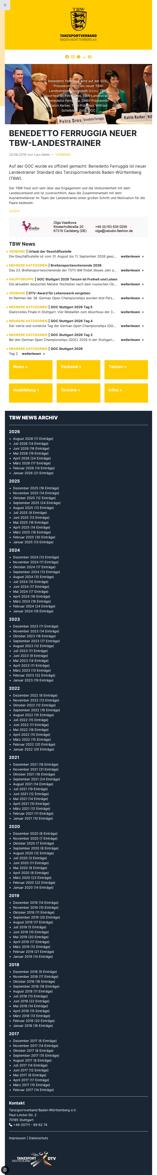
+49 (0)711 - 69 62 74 (30, 1125)
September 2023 (26, 641)
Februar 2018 (23, 1021)
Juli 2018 (20, 996)
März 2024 (21, 601)
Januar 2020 (23, 887)
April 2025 (21, 527)
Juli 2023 (20, 651)
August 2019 (23, 922)
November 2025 (25, 493)
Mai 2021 (20, 799)
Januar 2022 (23, 749)
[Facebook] (67, 57)
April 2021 (21, 804)
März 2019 (21, 947)
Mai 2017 (20, 1075)
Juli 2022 (20, 720)
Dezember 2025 (25, 488)
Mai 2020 (20, 868)
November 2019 (25, 907)
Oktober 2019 (23, 912)
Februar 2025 (23, 537)
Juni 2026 (21, 448)
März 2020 (21, 878)
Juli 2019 (20, 927)
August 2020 (23, 853)
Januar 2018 (22, 1026)
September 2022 (26, 710)
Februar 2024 (23, 606)
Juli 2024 (20, 582)
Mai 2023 (20, 661)
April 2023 (21, 665)
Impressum (17, 1138)
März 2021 (21, 808)
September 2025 (26, 503)
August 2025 (23, 508)
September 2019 (26, 917)
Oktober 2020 (24, 843)
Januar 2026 (23, 473)
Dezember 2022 (25, 695)
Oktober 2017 (23, 1050)
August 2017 (22, 1060)
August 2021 (23, 784)
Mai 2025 (20, 522)
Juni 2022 (21, 725)
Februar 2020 (23, 882)
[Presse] (90, 57)
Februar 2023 (23, 675)
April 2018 (21, 1011)
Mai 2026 (20, 453)
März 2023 (21, 670)
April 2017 (21, 1080)
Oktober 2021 (23, 774)
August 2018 (23, 991)
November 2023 (25, 631)
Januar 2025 (23, 542)
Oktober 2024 (24, 567)
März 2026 (21, 463)
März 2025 (21, 532)
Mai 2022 (20, 730)
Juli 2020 (20, 858)
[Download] (84, 57)
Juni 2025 (21, 517)
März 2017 (21, 1085)
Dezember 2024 (25, 557)
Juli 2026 (20, 443)
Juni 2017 (20, 1070)
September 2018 (26, 986)
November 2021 (25, 769)
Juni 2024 (21, 587)
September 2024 (26, 572)
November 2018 (25, 976)
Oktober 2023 (24, 636)
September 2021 (26, 779)
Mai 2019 (20, 937)
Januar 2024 (23, 611)
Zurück (14, 211)
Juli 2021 (20, 789)
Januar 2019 (22, 956)
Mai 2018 (20, 1006)
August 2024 (23, 577)
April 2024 (21, 596)
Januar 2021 (22, 818)
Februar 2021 (23, 813)
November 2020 (25, 838)
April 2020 (21, 873)
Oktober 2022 (24, 705)
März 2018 (21, 1016)
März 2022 (21, 739)
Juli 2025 (20, 513)
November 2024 (25, 562)
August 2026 (23, 439)
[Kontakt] (78, 57)
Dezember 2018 (25, 972)
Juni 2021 (20, 794)
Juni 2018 (20, 1001)
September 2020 (26, 848)
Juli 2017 (20, 1065)
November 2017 (25, 1046)
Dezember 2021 (25, 764)
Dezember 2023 (25, 626)
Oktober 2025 (24, 498)
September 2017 (25, 1055)
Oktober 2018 (23, 981)
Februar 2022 (23, 744)
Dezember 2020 (25, 833)
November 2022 (25, 700)
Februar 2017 (23, 1090)
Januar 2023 (23, 680)
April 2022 (21, 735)
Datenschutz (38, 1138)
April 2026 (21, 458)
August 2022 (23, 715)
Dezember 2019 (25, 903)
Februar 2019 (23, 952)
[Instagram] (73, 57)
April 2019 (21, 942)
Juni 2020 (21, 863)
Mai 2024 (20, 591)
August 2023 (23, 646)
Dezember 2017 (25, 1041)
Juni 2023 (21, 656)
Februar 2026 (23, 468)
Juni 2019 (20, 932)
